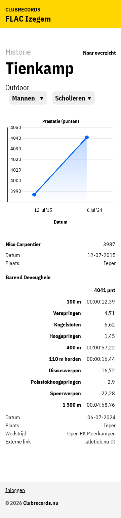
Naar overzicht (99, 53)
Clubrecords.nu (40, 502)
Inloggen (15, 490)
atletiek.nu (97, 441)
